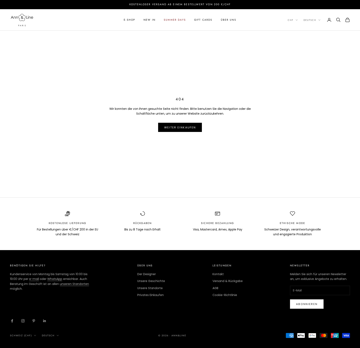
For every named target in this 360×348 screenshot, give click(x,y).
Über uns (228, 20)
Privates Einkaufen (150, 295)
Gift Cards (203, 20)
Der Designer (146, 274)
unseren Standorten (74, 284)
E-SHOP (129, 20)
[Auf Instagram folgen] (23, 321)
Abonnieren (307, 304)
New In (149, 20)
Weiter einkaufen (180, 127)
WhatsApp (54, 279)
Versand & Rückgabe (227, 281)
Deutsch (310, 20)
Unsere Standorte (150, 288)
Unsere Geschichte (151, 281)
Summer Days (175, 20)
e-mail (34, 279)
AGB (215, 288)
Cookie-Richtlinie (224, 295)
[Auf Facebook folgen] (12, 321)
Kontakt (218, 274)
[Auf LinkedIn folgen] (44, 321)
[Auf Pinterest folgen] (34, 321)
